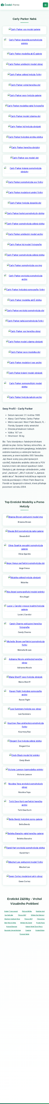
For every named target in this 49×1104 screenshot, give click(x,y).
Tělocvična (41, 919)
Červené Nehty (24, 934)
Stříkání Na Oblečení (37, 915)
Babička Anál (40, 911)
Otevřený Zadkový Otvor (12, 919)
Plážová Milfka (27, 911)
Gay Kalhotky (9, 915)
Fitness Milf (22, 915)
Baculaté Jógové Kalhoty (12, 930)
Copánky (28, 930)
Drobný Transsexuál (11, 911)
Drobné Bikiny (40, 930)
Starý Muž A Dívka (10, 923)
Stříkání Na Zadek (26, 923)
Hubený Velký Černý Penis (34, 926)
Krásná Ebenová (11, 926)
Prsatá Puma (40, 923)
